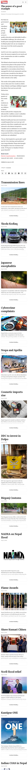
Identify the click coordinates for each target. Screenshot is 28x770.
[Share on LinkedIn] (12, 173)
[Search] (23, 2)
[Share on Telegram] (18, 173)
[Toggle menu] (25, 2)
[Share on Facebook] (5, 173)
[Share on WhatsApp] (15, 173)
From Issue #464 (15, 14)
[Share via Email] (25, 173)
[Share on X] (2, 173)
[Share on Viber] (22, 173)
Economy (3, 11)
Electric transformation (8, 156)
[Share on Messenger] (9, 173)
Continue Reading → (14, 215)
